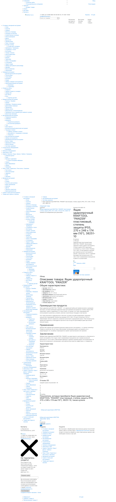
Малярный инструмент (9, 178)
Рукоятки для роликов (11, 183)
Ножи (6, 27)
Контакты (25, 12)
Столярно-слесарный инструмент (12, 25)
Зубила (7, 165)
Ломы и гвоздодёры (10, 60)
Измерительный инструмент (10, 99)
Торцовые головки (10, 130)
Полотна (7, 28)
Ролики (7, 181)
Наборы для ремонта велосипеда (14, 65)
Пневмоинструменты (11, 117)
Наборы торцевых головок (15, 131)
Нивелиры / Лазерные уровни (13, 104)
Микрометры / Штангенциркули (13, 110)
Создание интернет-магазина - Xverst (31, 492)
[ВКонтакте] (74, 273)
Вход (94, 0)
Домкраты (8, 120)
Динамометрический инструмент (14, 139)
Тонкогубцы (8, 77)
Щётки (7, 187)
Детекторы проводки (11, 113)
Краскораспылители (10, 191)
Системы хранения (10, 146)
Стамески (8, 56)
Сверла (7, 162)
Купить (76, 271)
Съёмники (8, 118)
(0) (40, 420)
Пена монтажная (9, 171)
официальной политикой (82, 430)
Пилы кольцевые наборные (15, 160)
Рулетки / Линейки (10, 101)
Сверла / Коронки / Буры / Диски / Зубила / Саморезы (17, 154)
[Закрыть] (29, 456)
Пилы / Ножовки (9, 43)
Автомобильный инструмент (10, 115)
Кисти (7, 179)
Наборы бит (8, 93)
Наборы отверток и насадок (12, 91)
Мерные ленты (9, 109)
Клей (6, 175)
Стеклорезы (8, 62)
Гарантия (25, 5)
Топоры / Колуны (9, 52)
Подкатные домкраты (14, 122)
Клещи (7, 80)
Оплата (25, 9)
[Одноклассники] (76, 273)
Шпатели (7, 186)
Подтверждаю (25, 490)
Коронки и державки (11, 158)
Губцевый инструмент (8, 72)
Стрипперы (11, 86)
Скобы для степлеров (14, 46)
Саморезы (8, 167)
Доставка (26, 10)
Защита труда (9, 64)
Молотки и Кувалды (10, 32)
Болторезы (8, 51)
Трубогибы (8, 59)
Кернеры (7, 67)
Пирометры (8, 107)
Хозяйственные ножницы (12, 35)
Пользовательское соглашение (34, 4)
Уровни (7, 102)
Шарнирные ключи (10, 142)
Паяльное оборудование (9, 150)
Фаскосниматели (9, 68)
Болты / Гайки (9, 141)
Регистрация (91, 4)
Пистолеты (8, 170)
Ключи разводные (10, 36)
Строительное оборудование (10, 147)
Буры (6, 157)
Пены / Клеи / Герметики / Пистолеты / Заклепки (16, 168)
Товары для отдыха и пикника (11, 194)
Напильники (8, 70)
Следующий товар (45, 206)
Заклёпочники (9, 41)
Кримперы (11, 85)
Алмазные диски (9, 155)
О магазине (26, 0)
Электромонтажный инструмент (14, 83)
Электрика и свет (7, 152)
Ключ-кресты (8, 126)
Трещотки (10, 134)
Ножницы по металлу (11, 33)
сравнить (48, 423)
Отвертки (7, 89)
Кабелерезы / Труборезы (12, 48)
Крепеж (7, 57)
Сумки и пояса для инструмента (11, 192)
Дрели (7, 38)
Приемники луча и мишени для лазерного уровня (18, 112)
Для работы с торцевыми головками (18, 133)
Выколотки (8, 40)
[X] (78, 273)
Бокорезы (8, 78)
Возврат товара (30, 7)
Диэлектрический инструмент (13, 73)
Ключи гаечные (9, 144)
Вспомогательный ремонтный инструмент (16, 128)
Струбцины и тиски (10, 49)
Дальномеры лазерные (11, 105)
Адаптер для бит (12, 97)
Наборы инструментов (11, 138)
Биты (6, 96)
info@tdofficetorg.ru (45, 16)
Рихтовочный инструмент (12, 136)
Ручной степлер (9, 44)
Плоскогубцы (8, 75)
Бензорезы (8, 149)
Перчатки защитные (10, 189)
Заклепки (7, 176)
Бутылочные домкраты (14, 123)
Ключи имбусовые (10, 54)
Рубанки (7, 30)
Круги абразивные (10, 163)
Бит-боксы (8, 94)
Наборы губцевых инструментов (14, 81)
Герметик (7, 173)
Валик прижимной (10, 184)
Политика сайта (30, 2)
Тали (6, 125)
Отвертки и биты (7, 88)
